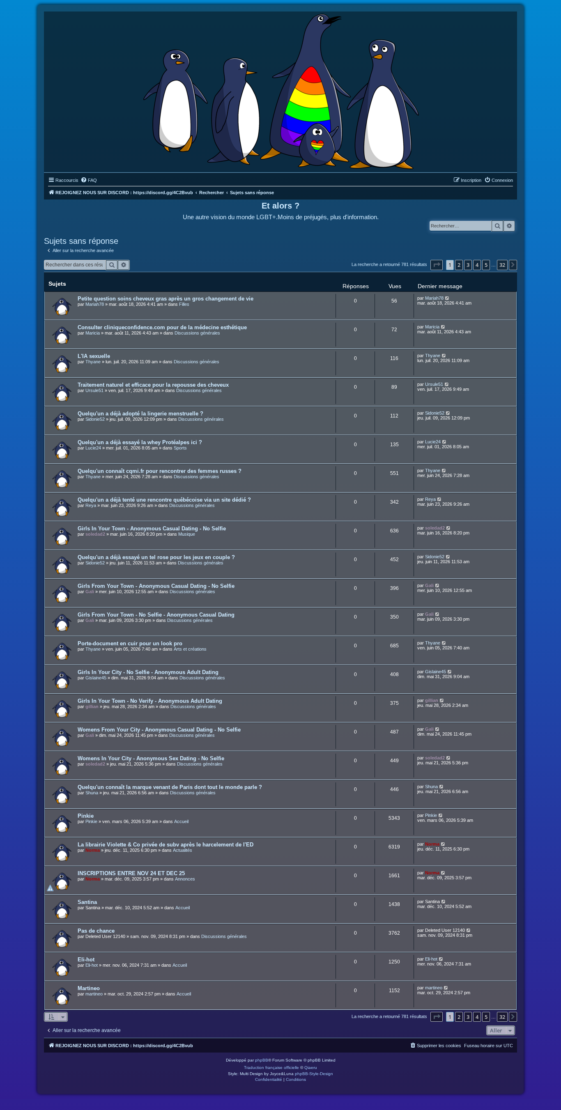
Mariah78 (94, 304)
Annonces (185, 878)
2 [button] (459, 264)
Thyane (93, 361)
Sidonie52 (95, 419)
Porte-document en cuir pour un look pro (130, 643)
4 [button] (477, 264)
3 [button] (468, 264)
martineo (94, 993)
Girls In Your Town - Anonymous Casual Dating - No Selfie (152, 528)
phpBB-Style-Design (314, 1073)
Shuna (91, 792)
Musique (186, 534)
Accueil (181, 821)
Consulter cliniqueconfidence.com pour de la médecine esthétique (162, 327)
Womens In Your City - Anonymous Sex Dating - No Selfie (151, 758)
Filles (184, 304)
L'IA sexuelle (94, 356)
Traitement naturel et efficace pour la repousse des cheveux (153, 385)
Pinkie (86, 816)
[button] (436, 265)
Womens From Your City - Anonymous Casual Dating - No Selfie (159, 730)
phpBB (261, 1060)
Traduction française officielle (271, 1067)
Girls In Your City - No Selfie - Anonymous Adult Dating (148, 672)
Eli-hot (86, 959)
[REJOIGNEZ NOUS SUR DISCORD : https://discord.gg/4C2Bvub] (280, 90)
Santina (87, 902)
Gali (89, 591)
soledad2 (95, 534)
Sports (180, 447)
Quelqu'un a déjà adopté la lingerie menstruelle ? (140, 414)
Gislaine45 (95, 677)
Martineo (89, 988)
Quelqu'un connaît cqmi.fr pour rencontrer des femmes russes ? (159, 471)
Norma (92, 850)
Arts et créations (190, 649)
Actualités (182, 850)
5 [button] (486, 264)
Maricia (92, 332)
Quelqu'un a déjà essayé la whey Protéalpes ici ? (140, 442)
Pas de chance (96, 931)
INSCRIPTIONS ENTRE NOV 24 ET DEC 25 (131, 873)
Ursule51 (94, 390)
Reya (90, 505)
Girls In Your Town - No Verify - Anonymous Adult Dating (150, 701)
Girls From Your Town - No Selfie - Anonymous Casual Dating (156, 615)
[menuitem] (88, 180)
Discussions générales (197, 332)
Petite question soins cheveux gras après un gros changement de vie (165, 299)
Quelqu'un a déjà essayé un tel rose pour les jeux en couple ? (156, 557)
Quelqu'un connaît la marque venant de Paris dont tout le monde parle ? (170, 787)
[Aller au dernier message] (447, 298)
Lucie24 (93, 447)
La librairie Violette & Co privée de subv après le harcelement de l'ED (165, 845)
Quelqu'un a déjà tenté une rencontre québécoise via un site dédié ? (164, 500)
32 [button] (502, 264)
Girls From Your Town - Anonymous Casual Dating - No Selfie (156, 586)
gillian (92, 706)
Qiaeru (310, 1067)
